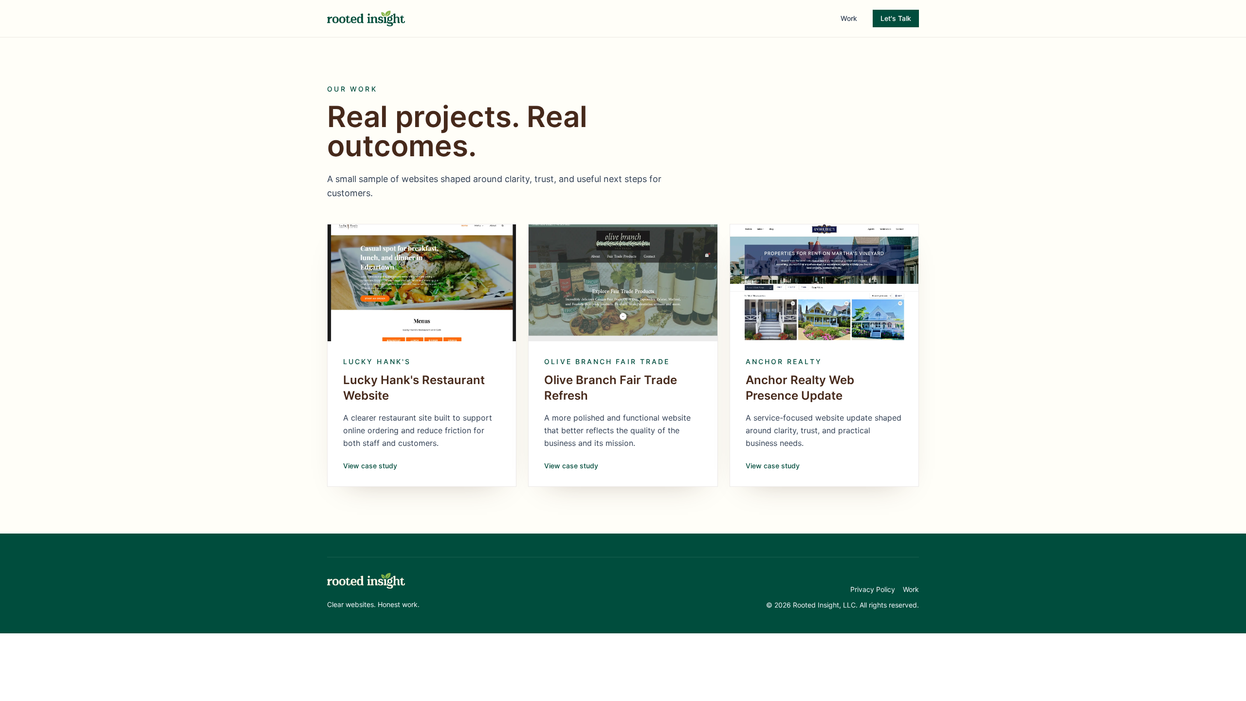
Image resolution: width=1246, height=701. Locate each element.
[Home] (366, 581)
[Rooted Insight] (366, 18)
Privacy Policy (872, 589)
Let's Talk (895, 18)
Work (849, 18)
